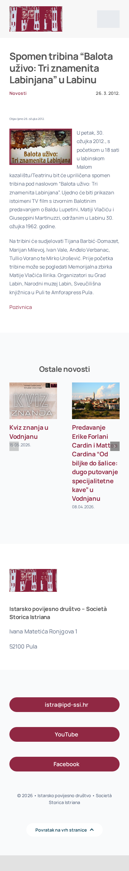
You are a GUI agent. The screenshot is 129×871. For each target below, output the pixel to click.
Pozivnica (20, 307)
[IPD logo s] (35, 8)
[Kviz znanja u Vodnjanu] (33, 400)
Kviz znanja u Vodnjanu (29, 431)
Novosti (18, 93)
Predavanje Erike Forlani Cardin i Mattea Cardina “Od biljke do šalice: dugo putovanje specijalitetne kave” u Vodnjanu (95, 463)
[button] (14, 446)
